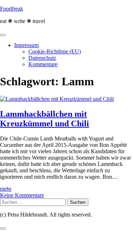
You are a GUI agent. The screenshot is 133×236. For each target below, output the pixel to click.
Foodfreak (11, 9)
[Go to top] (3, 229)
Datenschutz (42, 58)
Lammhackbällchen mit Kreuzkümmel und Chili (44, 118)
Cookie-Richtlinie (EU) (54, 51)
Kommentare (42, 64)
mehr (5, 189)
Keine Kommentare (22, 195)
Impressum (26, 45)
